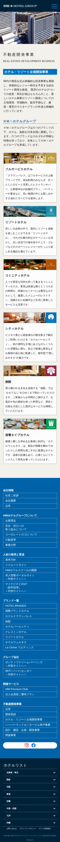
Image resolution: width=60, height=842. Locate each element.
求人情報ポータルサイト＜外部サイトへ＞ (19, 577)
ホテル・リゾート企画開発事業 (23, 719)
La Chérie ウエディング (19, 647)
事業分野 (10, 545)
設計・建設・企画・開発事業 (22, 730)
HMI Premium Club (16, 689)
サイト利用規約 (45, 829)
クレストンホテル (16, 631)
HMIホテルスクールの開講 (21, 570)
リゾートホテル (14, 637)
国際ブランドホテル (17, 610)
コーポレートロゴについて (21, 534)
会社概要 (10, 500)
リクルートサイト (16, 565)
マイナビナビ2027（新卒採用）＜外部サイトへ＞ (16, 587)
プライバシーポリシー (27, 829)
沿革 (8, 505)
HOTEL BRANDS (15, 605)
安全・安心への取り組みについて (16, 527)
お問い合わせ (12, 829)
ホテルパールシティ (17, 626)
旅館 (8, 621)
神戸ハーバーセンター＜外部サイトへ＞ (18, 672)
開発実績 (10, 714)
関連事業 (10, 735)
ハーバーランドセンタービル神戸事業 (27, 724)
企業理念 (10, 520)
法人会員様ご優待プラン (19, 694)
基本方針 (10, 559)
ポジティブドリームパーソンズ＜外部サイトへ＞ (23, 664)
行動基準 (10, 539)
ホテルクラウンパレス (18, 616)
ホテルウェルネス (16, 642)
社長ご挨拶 (12, 495)
